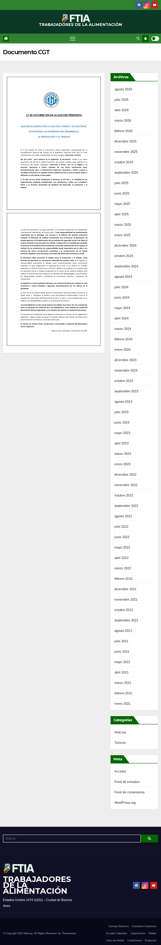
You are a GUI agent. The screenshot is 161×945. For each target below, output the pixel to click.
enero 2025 (122, 235)
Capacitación (138, 933)
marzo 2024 (122, 328)
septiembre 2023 (126, 391)
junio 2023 (122, 422)
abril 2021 (121, 672)
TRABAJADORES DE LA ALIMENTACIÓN (80, 24)
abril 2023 (121, 443)
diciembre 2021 (125, 589)
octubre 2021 (123, 610)
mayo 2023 (122, 433)
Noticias (120, 732)
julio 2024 (121, 287)
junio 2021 (122, 651)
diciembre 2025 (125, 141)
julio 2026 (121, 99)
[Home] (6, 38)
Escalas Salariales (116, 933)
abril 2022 (121, 558)
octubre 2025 (123, 162)
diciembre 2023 (125, 360)
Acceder (120, 771)
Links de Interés (115, 940)
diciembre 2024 (125, 245)
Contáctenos (134, 940)
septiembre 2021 (126, 620)
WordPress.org (125, 802)
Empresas (150, 940)
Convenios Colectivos (144, 926)
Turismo (120, 742)
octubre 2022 (123, 495)
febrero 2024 (123, 339)
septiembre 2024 (126, 266)
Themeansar (69, 933)
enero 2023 (122, 464)
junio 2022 (122, 537)
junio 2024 (122, 297)
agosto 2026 (123, 89)
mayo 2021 (122, 662)
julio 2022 (121, 526)
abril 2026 (121, 110)
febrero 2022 (123, 578)
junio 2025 (122, 193)
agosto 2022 (123, 516)
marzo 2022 (122, 568)
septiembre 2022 (126, 505)
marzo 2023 (122, 453)
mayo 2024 (122, 308)
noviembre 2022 (126, 485)
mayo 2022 (122, 547)
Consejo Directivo (119, 926)
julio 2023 (121, 412)
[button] (138, 38)
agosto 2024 (123, 276)
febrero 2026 (123, 131)
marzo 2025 (122, 224)
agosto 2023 (123, 401)
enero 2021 (122, 703)
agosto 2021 (123, 630)
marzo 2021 (122, 682)
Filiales (152, 933)
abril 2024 (121, 318)
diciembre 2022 (125, 474)
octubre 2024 (123, 256)
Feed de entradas (127, 782)
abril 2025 (121, 214)
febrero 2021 (123, 693)
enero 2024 (122, 349)
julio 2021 (121, 641)
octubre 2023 (123, 381)
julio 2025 (121, 183)
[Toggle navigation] (72, 38)
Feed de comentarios (129, 792)
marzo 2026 (122, 120)
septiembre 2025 (126, 172)
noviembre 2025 (126, 151)
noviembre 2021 (126, 599)
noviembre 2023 (126, 370)
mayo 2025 (122, 204)
